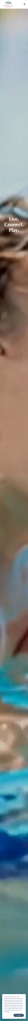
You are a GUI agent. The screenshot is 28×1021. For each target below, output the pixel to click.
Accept (18, 1015)
